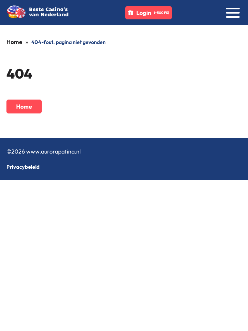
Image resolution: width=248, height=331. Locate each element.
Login (152, 12)
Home (14, 42)
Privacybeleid (23, 167)
